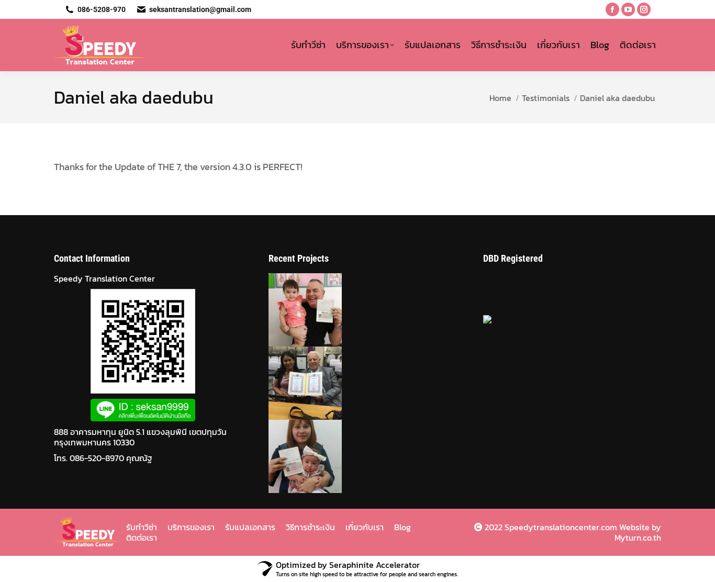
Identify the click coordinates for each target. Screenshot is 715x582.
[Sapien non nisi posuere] (298, 456)
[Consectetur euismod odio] (298, 383)
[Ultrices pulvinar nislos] (298, 309)
